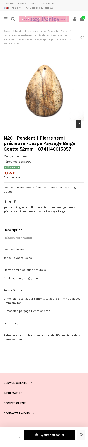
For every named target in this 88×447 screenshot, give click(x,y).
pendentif (10, 207)
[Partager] (5, 202)
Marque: (9, 156)
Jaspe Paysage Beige (51, 211)
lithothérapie (38, 207)
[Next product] (83, 37)
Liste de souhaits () (41, 7)
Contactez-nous (27, 3)
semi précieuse (24, 211)
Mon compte (47, 3)
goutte (23, 207)
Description (13, 230)
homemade (23, 156)
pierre (8, 211)
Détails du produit (18, 238)
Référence (11, 161)
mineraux (55, 207)
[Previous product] (81, 37)
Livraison (9, 3)
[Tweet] (10, 202)
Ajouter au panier (52, 435)
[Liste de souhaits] (81, 435)
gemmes (69, 207)
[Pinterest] (15, 202)
